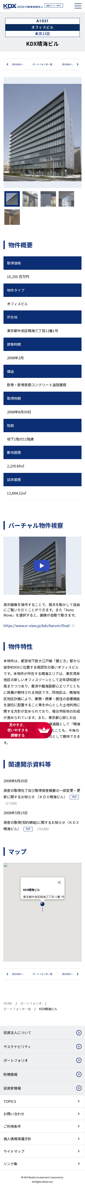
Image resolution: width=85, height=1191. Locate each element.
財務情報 (10, 1074)
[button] (42, 907)
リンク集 (10, 1163)
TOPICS (9, 1101)
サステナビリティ (17, 1046)
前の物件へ (17, 64)
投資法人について (17, 1032)
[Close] (59, 882)
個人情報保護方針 (17, 1138)
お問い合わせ (13, 1113)
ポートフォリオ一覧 (42, 64)
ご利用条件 (12, 1126)
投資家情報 (12, 1088)
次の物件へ (67, 64)
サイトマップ (13, 1151)
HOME (7, 1003)
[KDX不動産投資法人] (23, 6)
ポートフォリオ (31, 1003)
